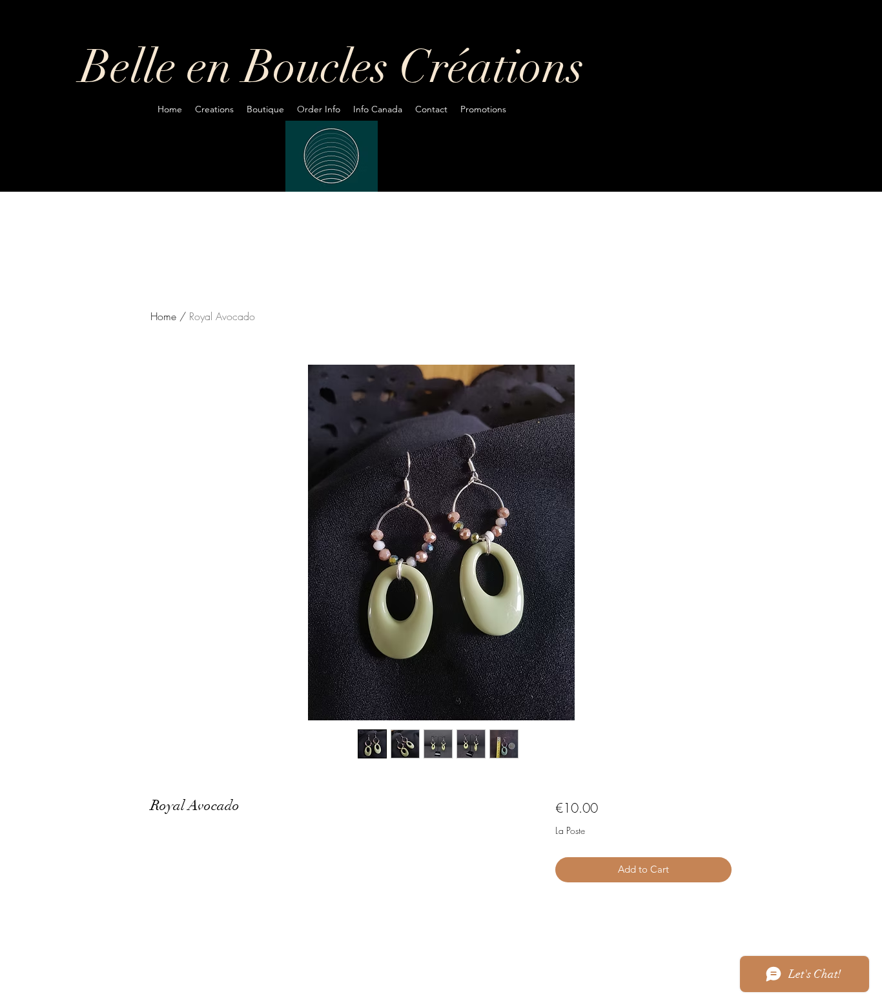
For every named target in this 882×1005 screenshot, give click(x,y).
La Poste (570, 830)
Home (163, 316)
